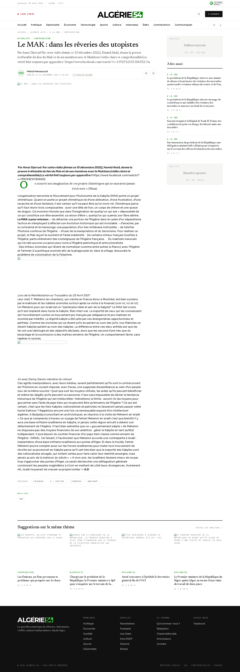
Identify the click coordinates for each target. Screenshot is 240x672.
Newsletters (127, 623)
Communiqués (183, 24)
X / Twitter (57, 481)
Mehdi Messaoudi (37, 71)
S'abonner (214, 14)
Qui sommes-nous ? (168, 623)
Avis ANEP (126, 638)
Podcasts (125, 628)
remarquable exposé (92, 410)
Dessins (124, 643)
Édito (146, 24)
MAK (21, 499)
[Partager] (146, 73)
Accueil (21, 24)
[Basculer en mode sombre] (214, 24)
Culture (116, 24)
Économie (70, 24)
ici (123, 303)
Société (87, 633)
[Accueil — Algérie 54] (120, 14)
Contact (161, 643)
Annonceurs (164, 638)
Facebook (38, 481)
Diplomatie (52, 24)
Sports (104, 24)
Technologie (87, 24)
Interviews (132, 24)
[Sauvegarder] (153, 73)
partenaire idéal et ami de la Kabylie (86, 307)
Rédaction (163, 628)
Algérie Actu (38, 32)
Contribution (71, 32)
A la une (55, 32)
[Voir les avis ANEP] (216, 3)
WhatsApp (93, 481)
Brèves (124, 648)
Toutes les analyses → (209, 528)
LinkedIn (76, 481)
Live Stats (125, 633)
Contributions (161, 24)
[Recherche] (199, 14)
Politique (36, 24)
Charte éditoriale (166, 633)
